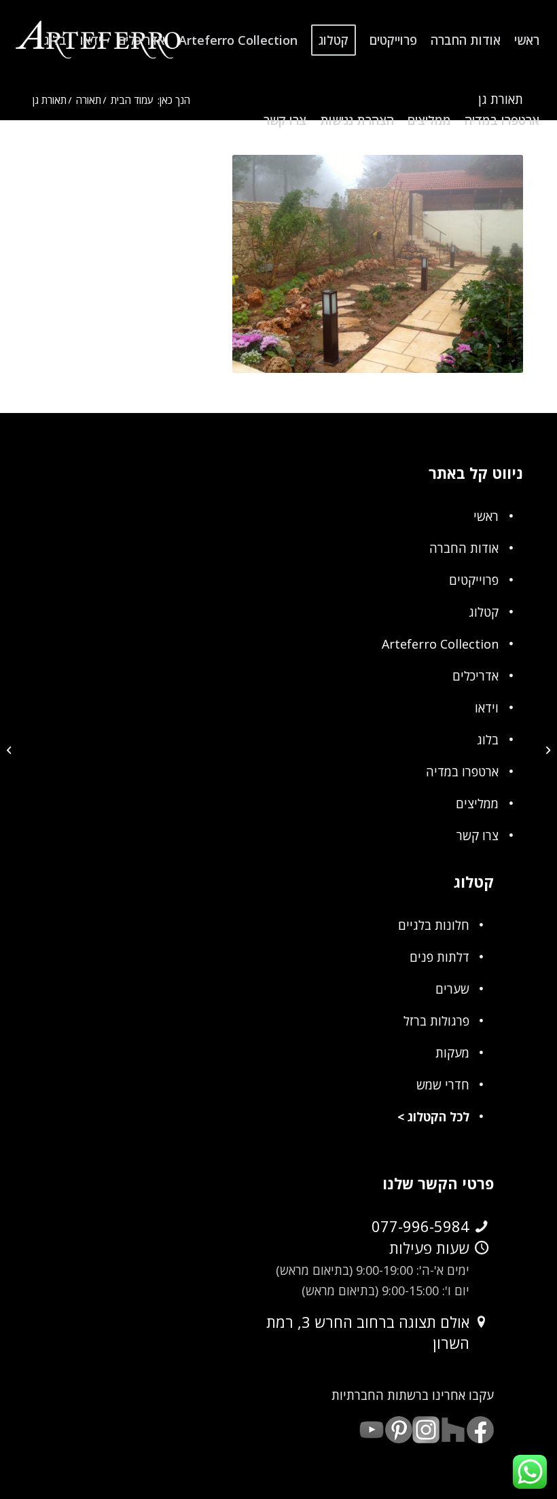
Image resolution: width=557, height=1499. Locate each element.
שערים (452, 989)
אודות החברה (464, 548)
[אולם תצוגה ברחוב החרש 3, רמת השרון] (481, 1322)
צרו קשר (477, 835)
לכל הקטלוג (438, 1116)
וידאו (487, 708)
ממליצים (477, 803)
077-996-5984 (420, 1226)
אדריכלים (475, 676)
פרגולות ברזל (436, 1021)
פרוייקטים (474, 580)
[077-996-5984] (481, 1227)
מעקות (452, 1053)
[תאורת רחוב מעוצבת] (546, 749)
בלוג (488, 740)
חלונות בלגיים (433, 925)
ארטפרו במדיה (462, 771)
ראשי (486, 516)
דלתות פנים (439, 957)
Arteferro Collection (440, 644)
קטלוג (484, 612)
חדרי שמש (442, 1085)
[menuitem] (526, 40)
